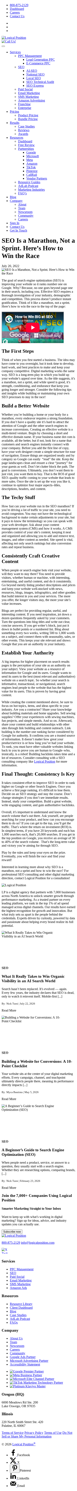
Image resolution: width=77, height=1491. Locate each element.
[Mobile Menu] (3, 46)
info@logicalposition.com (37, 1242)
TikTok (31, 167)
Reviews (23, 130)
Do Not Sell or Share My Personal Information (37, 1434)
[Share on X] (13, 1462)
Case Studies (26, 126)
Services (15, 52)
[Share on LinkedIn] (13, 1478)
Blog (13, 197)
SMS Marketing (28, 96)
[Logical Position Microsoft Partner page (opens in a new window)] (32, 1379)
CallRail (31, 174)
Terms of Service (13, 1432)
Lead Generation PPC (40, 59)
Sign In (14, 223)
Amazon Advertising (31, 100)
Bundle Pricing (28, 119)
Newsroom (25, 212)
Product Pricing (28, 115)
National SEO (35, 74)
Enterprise (24, 108)
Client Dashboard (21, 1307)
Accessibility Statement (25, 1364)
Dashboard (17, 9)
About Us (16, 1338)
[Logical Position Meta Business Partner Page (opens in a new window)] (26, 1375)
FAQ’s (22, 193)
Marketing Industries (31, 189)
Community (25, 215)
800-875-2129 (19, 5)
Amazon (31, 163)
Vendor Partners (36, 178)
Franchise (24, 104)
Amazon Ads (18, 1288)
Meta (29, 160)
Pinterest (31, 171)
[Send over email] (13, 1485)
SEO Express (35, 85)
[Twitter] (7, 1253)
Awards (23, 134)
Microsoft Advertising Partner (29, 1360)
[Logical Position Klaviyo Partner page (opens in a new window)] (28, 1386)
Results (14, 122)
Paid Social (25, 89)
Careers (15, 12)
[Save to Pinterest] (15, 1468)
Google (31, 152)
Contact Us (17, 16)
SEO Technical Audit (40, 82)
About (22, 204)
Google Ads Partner (23, 1357)
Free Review (26, 145)
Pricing (14, 111)
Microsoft (32, 156)
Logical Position (44, 761)
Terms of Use (53, 1432)
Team (21, 208)
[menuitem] (42, 5)
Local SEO (33, 78)
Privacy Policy (33, 1432)
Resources (16, 137)
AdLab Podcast (28, 186)
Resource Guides (29, 182)
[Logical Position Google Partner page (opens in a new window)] (27, 1371)
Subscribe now (12, 1231)
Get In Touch (18, 230)
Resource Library (21, 1304)
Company (16, 200)
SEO (21, 67)
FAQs (14, 1322)
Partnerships (26, 148)
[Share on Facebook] (13, 1455)
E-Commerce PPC (38, 63)
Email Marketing (29, 93)
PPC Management (30, 56)
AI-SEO (31, 70)
